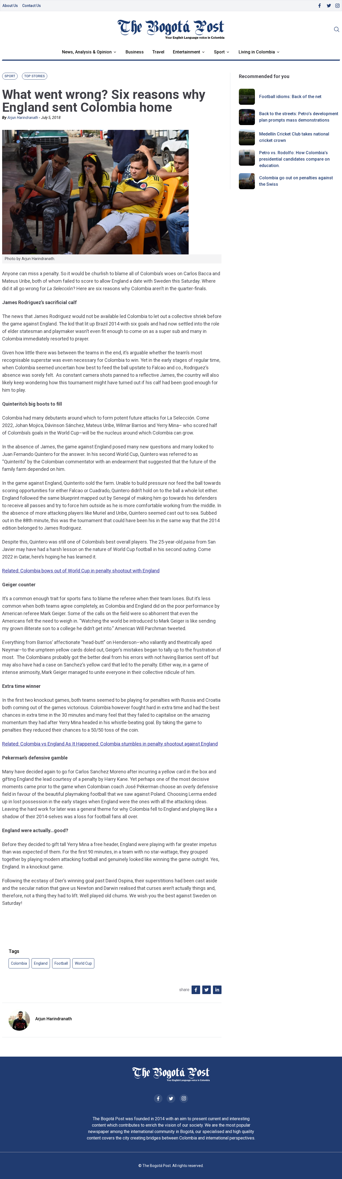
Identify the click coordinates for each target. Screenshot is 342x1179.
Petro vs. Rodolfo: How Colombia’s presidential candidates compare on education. (294, 159)
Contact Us (31, 5)
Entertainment (186, 52)
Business (135, 52)
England (41, 963)
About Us (10, 5)
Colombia (19, 963)
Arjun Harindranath (22, 117)
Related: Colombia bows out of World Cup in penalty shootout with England (81, 570)
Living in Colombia (257, 52)
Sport (219, 52)
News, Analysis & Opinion (87, 52)
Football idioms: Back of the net (290, 96)
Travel (158, 52)
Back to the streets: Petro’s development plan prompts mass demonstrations (298, 117)
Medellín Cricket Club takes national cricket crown (294, 137)
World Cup (83, 963)
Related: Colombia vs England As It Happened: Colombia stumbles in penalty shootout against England (110, 744)
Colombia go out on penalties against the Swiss (296, 181)
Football (61, 963)
